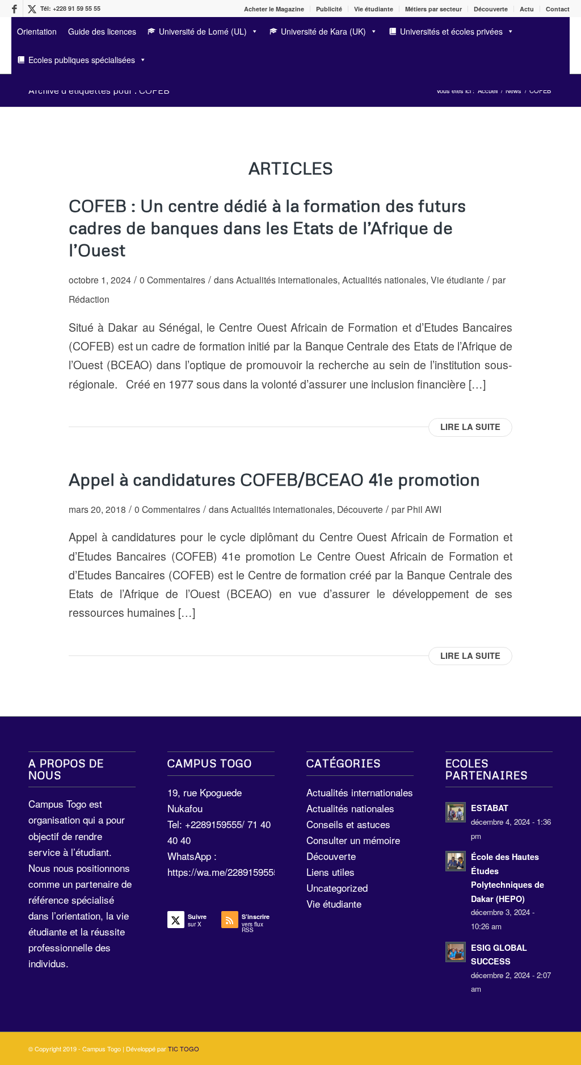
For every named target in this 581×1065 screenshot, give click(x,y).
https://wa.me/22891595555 (225, 871)
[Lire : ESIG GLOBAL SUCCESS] (455, 952)
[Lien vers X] (31, 8)
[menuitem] (274, 9)
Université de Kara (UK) (323, 31)
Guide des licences (102, 31)
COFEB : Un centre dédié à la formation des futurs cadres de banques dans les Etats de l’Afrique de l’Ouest (267, 227)
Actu (527, 9)
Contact (558, 9)
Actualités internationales (287, 279)
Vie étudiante (373, 9)
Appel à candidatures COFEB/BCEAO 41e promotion (274, 479)
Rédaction (89, 299)
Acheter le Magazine (274, 9)
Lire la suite (470, 427)
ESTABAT (489, 807)
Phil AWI (424, 509)
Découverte (491, 9)
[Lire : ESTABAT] (455, 812)
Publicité (329, 9)
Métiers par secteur (433, 9)
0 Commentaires (172, 279)
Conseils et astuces (348, 824)
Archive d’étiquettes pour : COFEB (99, 90)
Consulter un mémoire (353, 840)
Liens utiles (330, 871)
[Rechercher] (15, 81)
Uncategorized (337, 887)
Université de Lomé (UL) (203, 31)
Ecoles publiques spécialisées (81, 59)
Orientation (37, 31)
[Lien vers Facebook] (14, 8)
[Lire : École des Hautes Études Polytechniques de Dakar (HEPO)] (455, 861)
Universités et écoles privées (451, 31)
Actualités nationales (384, 279)
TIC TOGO (183, 1048)
